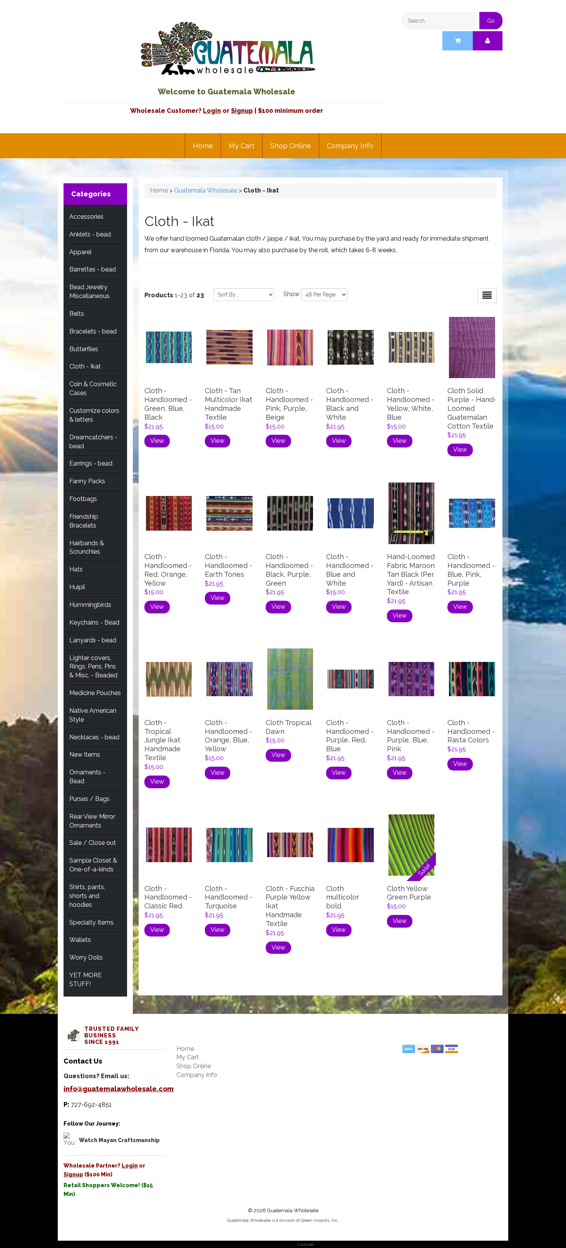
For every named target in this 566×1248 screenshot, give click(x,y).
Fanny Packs (87, 481)
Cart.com (306, 1244)
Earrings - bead (90, 463)
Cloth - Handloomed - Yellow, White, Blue (410, 404)
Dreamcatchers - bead (93, 442)
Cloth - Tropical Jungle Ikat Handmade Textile (162, 740)
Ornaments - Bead (87, 777)
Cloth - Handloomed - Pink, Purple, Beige (289, 404)
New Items (84, 754)
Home (203, 146)
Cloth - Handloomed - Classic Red (168, 897)
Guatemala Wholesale (205, 190)
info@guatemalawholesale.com (119, 1089)
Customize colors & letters (94, 415)
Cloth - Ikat (85, 366)
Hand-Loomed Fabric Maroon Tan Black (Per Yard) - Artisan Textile (411, 574)
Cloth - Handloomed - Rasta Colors (471, 731)
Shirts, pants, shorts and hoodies (87, 895)
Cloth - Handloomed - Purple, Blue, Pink (410, 736)
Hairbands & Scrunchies (86, 547)
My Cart (242, 146)
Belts (76, 313)
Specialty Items (91, 922)
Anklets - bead (90, 234)
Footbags (83, 499)
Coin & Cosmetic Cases (93, 388)
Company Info (350, 146)
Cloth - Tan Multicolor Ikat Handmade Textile (228, 404)
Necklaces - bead (94, 737)
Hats (76, 569)
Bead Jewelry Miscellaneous (89, 291)
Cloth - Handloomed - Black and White (349, 404)
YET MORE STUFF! (85, 980)
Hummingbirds (90, 604)
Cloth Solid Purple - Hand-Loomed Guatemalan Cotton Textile (471, 408)
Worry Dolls (86, 957)
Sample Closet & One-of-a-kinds (93, 865)
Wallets (80, 939)
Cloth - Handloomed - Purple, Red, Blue (349, 736)
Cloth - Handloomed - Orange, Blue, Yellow (228, 736)
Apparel (80, 252)
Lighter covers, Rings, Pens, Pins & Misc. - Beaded (93, 666)
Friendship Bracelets (83, 521)
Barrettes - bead (92, 269)
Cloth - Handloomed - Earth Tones (228, 565)
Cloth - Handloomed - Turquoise (228, 897)
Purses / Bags (89, 798)
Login (212, 110)
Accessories (86, 216)
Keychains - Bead (94, 622)
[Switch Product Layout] (487, 295)
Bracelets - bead (93, 331)
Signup (242, 110)
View (157, 440)
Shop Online (290, 146)
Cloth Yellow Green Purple (409, 892)
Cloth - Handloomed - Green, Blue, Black (168, 404)
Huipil (77, 587)
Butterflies (83, 349)
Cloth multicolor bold (342, 897)
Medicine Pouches (95, 693)
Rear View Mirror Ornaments (92, 821)
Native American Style (92, 715)
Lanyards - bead (92, 640)
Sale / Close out (92, 842)
